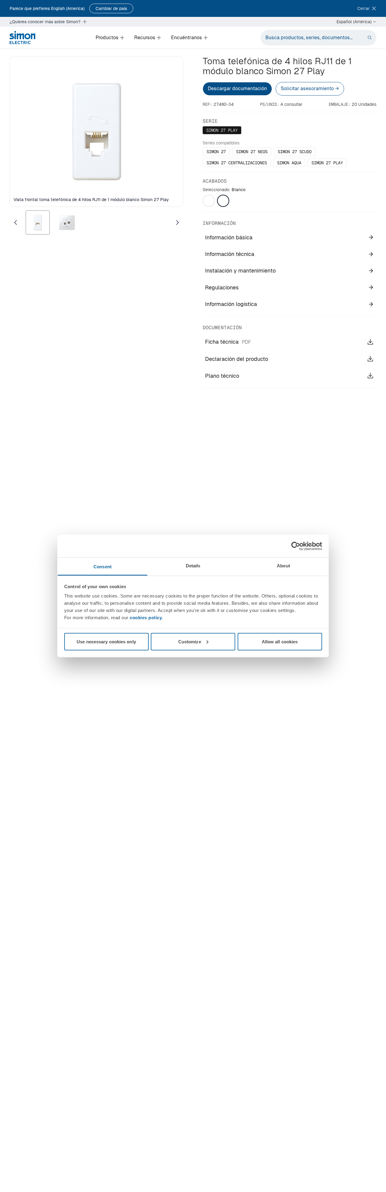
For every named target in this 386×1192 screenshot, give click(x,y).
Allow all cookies (280, 641)
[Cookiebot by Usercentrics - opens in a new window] (295, 545)
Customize (189, 641)
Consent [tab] (102, 566)
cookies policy (146, 617)
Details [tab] (193, 565)
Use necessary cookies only (106, 641)
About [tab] (283, 565)
